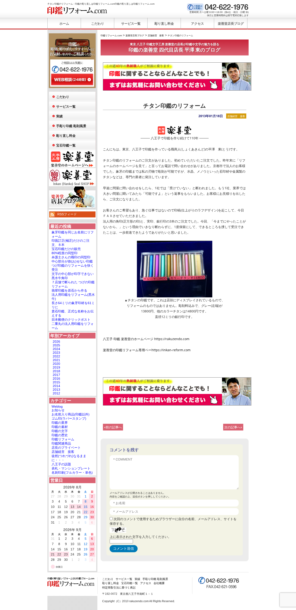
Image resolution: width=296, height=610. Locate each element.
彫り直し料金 (164, 23)
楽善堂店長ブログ (231, 23)
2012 (56, 393)
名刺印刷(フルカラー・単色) (72, 472)
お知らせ (58, 410)
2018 (56, 371)
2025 (56, 345)
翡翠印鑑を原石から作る (69, 290)
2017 (56, 375)
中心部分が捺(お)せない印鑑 (72, 261)
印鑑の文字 (60, 431)
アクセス (197, 23)
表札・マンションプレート (71, 468)
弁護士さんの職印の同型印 (71, 257)
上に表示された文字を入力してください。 (140, 536)
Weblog (57, 406)
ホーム (64, 23)
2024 (56, 349)
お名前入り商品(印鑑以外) (70, 414)
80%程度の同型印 (64, 253)
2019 (56, 367)
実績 (59, 116)
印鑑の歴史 (60, 435)
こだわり (97, 23)
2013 (56, 389)
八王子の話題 (61, 464)
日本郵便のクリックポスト (71, 319)
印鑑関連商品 (61, 443)
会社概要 (159, 583)
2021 (56, 360)
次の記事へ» (233, 427)
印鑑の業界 (60, 422)
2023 (56, 352)
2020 (56, 364)
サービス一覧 (131, 23)
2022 (56, 356)
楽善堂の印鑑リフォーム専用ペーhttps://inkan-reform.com (147, 350)
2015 (56, 382)
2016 (56, 378)
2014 (56, 386)
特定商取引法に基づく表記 (119, 587)
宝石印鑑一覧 (66, 145)
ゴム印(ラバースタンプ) (69, 418)
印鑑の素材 (60, 427)
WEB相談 (72, 79)
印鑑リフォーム (63, 439)
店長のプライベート (66, 447)
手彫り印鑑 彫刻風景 (71, 126)
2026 (56, 341)
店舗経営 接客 (236, 116)
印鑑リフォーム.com (77, 10)
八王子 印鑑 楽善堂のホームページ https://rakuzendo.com (146, 339)
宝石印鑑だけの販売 (66, 249)
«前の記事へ (113, 427)
